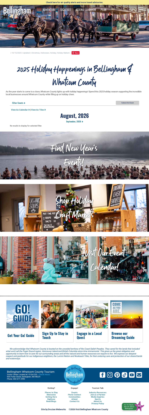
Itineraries (51, 395)
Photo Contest (74, 395)
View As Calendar (19, 110)
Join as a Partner (97, 395)
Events (74, 392)
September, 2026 (74, 121)
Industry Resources (97, 392)
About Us (98, 401)
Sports (98, 399)
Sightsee (51, 399)
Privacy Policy (97, 403)
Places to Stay (51, 392)
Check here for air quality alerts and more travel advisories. (74, 2)
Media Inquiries (97, 397)
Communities (74, 397)
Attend (74, 399)
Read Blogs (51, 401)
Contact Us (74, 401)
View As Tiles (37, 110)
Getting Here (51, 397)
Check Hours (44, 374)
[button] (133, 405)
